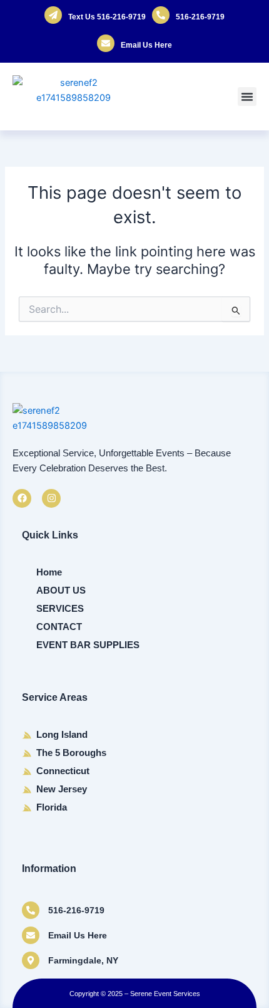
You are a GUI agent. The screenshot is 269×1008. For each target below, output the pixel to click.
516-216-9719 (200, 17)
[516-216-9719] (30, 910)
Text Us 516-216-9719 (107, 17)
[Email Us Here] (30, 935)
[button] (247, 96)
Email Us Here (146, 45)
